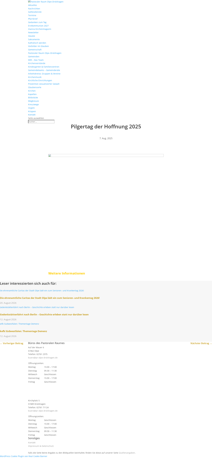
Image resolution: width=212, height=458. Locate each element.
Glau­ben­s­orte (34, 87)
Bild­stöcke (33, 97)
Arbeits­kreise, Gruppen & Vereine (44, 73)
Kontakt (31, 114)
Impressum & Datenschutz (41, 446)
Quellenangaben (127, 452)
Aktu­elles (32, 5)
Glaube (31, 36)
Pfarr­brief (32, 18)
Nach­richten (34, 8)
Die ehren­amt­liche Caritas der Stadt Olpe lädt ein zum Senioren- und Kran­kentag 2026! (50, 298)
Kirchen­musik (34, 77)
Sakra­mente (34, 39)
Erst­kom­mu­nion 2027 (38, 25)
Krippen (32, 111)
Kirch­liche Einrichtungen (40, 80)
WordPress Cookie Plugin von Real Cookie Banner (23, 456)
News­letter (33, 32)
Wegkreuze (33, 101)
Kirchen (32, 90)
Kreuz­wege (33, 104)
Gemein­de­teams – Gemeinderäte (44, 70)
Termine (32, 15)
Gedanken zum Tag (37, 22)
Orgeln (31, 108)
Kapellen (32, 94)
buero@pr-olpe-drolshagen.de (43, 357)
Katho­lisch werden (37, 42)
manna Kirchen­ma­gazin (39, 29)
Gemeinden (33, 56)
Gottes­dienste (35, 12)
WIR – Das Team (36, 60)
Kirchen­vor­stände (36, 63)
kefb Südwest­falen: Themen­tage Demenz (23, 331)
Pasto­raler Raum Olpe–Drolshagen (44, 53)
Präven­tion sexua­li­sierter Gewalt (43, 83)
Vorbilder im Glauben (38, 46)
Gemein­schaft (35, 49)
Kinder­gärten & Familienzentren (43, 66)
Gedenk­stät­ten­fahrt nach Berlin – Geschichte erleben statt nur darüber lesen (44, 314)
